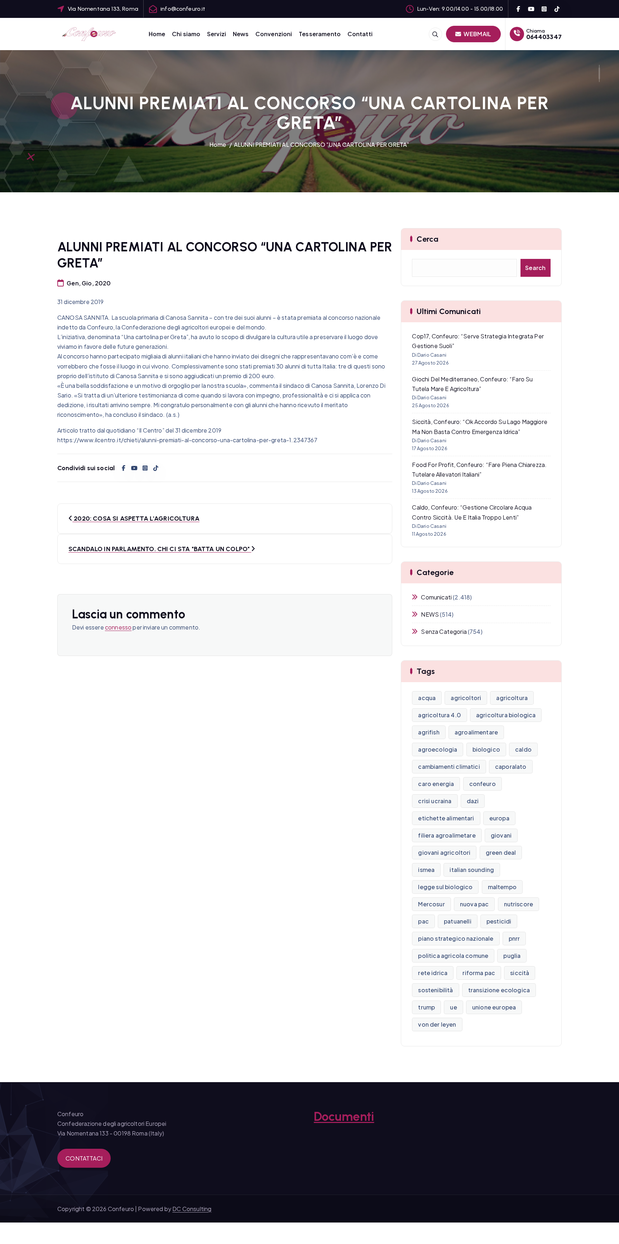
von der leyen (437, 1024)
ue (453, 1007)
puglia (511, 955)
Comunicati (436, 597)
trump (426, 1007)
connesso (118, 627)
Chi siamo (186, 34)
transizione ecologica (499, 990)
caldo (523, 749)
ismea (426, 869)
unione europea (494, 1007)
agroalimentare (476, 732)
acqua (427, 697)
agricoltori (466, 697)
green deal (501, 852)
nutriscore (518, 904)
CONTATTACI (84, 1158)
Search (535, 267)
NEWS (430, 614)
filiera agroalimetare (446, 835)
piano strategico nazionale (455, 938)
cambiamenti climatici (449, 766)
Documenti (344, 1116)
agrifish (428, 732)
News (241, 34)
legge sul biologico (445, 887)
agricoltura (512, 697)
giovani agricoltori (444, 852)
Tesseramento (320, 34)
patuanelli (457, 921)
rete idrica (432, 973)
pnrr (514, 938)
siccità (519, 973)
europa (499, 818)
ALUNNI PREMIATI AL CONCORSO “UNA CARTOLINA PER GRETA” (321, 144)
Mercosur (431, 904)
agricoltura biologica (506, 715)
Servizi (216, 34)
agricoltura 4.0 (439, 715)
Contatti (360, 34)
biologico (486, 749)
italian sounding (472, 869)
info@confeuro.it (183, 8)
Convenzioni (273, 34)
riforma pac (478, 973)
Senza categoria (443, 631)
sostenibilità (435, 990)
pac (423, 921)
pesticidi (498, 921)
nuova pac (474, 904)
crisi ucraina (434, 801)
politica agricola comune (453, 955)
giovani (501, 835)
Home (157, 34)
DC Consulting (191, 1208)
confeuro (482, 783)
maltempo (502, 887)
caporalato (511, 766)
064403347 (544, 36)
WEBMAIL (476, 34)
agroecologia (437, 749)
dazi (473, 801)
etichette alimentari (446, 818)
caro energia (436, 783)
